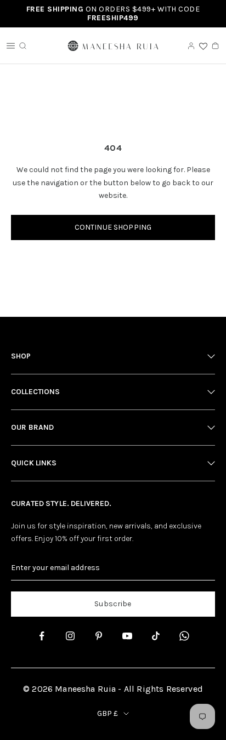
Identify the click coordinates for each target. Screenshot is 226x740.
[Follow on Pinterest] (98, 635)
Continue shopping (113, 227)
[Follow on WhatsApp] (184, 635)
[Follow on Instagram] (70, 635)
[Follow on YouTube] (127, 635)
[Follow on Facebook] (41, 635)
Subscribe (112, 603)
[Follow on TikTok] (155, 635)
